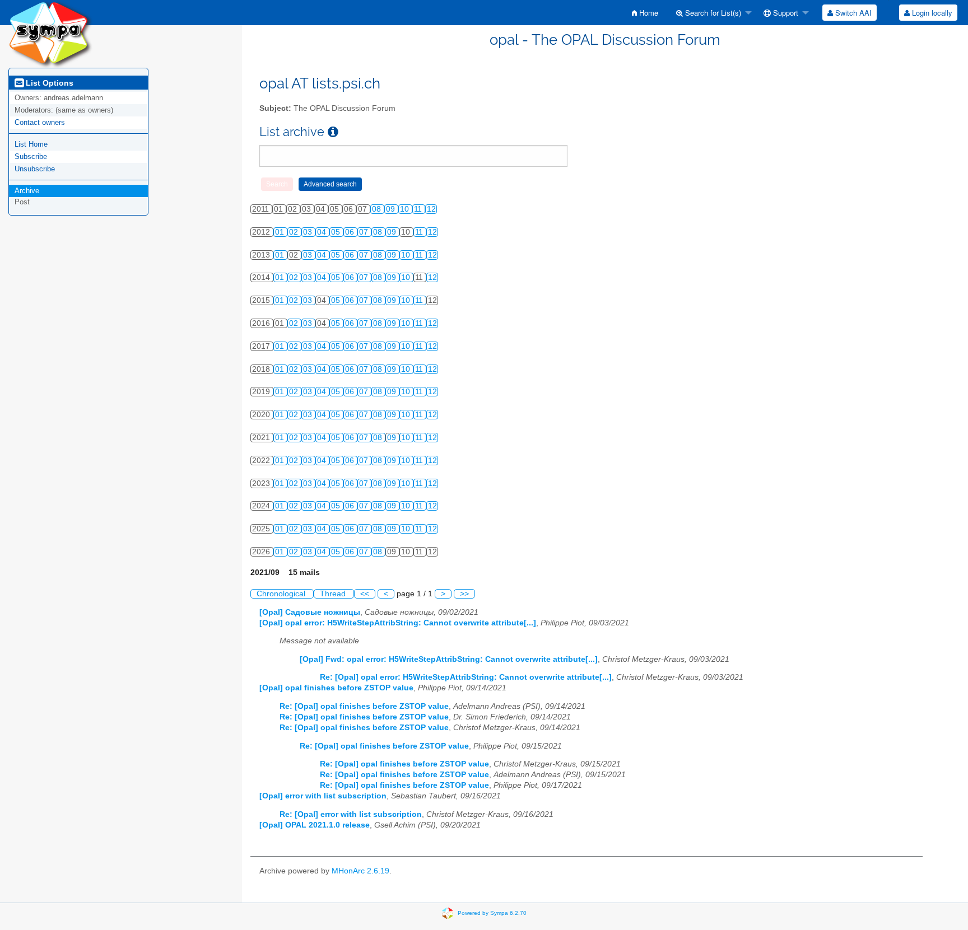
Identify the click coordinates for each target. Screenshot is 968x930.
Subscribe (31, 156)
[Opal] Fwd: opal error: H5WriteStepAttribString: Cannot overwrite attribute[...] (449, 659)
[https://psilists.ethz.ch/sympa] (50, 33)
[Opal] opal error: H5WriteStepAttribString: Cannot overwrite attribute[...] (397, 623)
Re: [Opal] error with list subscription (351, 814)
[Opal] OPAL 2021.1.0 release (314, 825)
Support (784, 12)
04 (322, 232)
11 (419, 209)
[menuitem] (645, 12)
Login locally (931, 12)
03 (308, 232)
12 (431, 209)
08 (377, 209)
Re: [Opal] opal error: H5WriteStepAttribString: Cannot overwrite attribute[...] (466, 677)
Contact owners (40, 122)
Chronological (282, 594)
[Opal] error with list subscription (323, 796)
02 (294, 232)
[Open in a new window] (333, 132)
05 (336, 232)
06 (350, 232)
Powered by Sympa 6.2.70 (492, 913)
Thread (334, 594)
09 (391, 209)
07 (364, 232)
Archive (27, 190)
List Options (48, 82)
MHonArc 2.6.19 (360, 871)
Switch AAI (852, 12)
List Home (31, 144)
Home (647, 12)
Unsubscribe (35, 169)
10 (405, 209)
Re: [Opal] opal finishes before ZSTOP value (364, 706)
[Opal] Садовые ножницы (309, 612)
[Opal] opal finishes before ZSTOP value (336, 688)
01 (280, 232)
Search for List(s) (712, 12)
